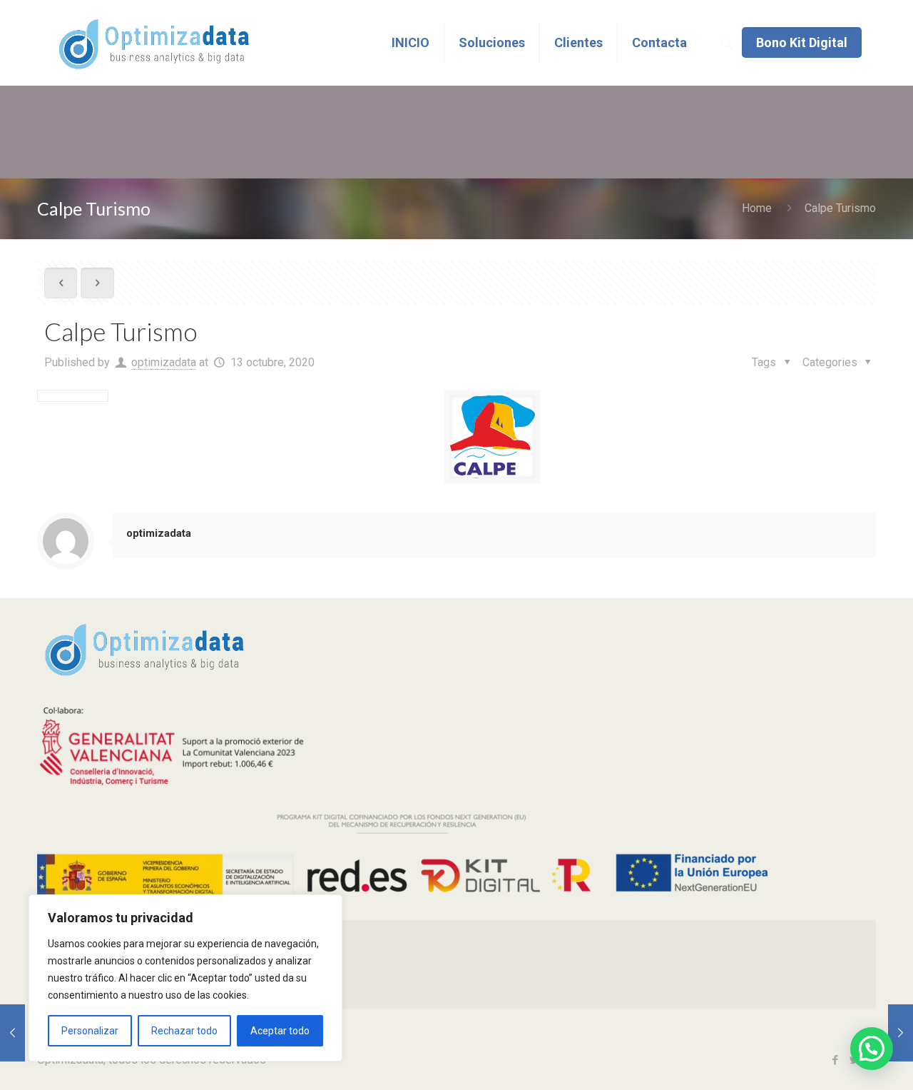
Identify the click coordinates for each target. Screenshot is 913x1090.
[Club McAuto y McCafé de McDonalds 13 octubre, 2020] (12, 1032)
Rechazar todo (184, 1030)
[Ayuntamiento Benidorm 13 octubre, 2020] (900, 1032)
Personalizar (89, 1030)
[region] (185, 977)
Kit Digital (85, 991)
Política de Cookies (109, 964)
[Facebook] (834, 1060)
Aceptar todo (280, 1030)
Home (757, 208)
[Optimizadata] (153, 43)
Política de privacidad (114, 937)
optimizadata (163, 362)
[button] (871, 1048)
